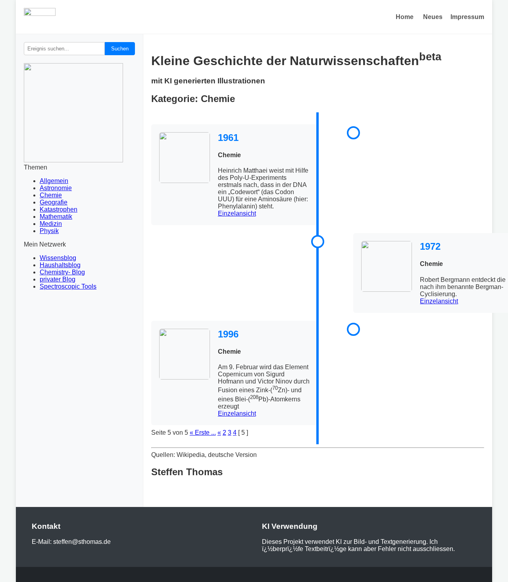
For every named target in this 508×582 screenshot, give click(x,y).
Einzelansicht (237, 213)
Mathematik (56, 216)
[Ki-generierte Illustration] (184, 158)
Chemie (51, 195)
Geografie (53, 202)
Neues (433, 16)
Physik (49, 230)
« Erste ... (203, 432)
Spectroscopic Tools (68, 286)
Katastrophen (58, 209)
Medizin (51, 223)
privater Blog (57, 279)
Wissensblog (58, 257)
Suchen (120, 49)
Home (405, 16)
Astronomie (56, 188)
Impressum (467, 16)
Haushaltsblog (60, 265)
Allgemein (54, 180)
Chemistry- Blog (62, 272)
